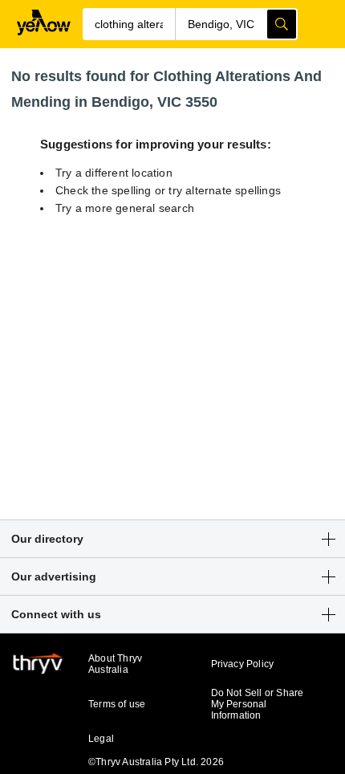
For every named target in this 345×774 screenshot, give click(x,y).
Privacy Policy (242, 664)
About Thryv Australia (115, 664)
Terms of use (116, 704)
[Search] (281, 24)
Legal (101, 738)
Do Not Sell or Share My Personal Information (257, 704)
